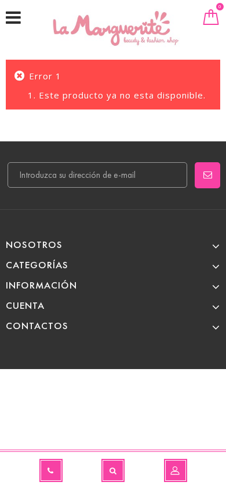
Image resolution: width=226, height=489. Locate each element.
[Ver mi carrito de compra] (211, 19)
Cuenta (25, 306)
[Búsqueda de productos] (113, 470)
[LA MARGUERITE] (115, 28)
